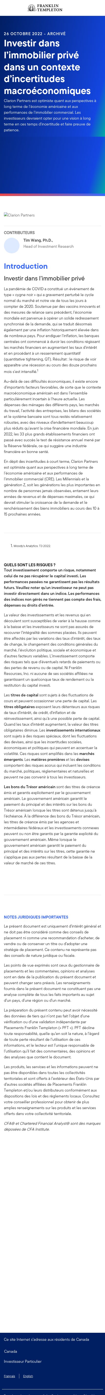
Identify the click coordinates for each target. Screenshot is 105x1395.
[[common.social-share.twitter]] (23, 876)
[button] (52, 1361)
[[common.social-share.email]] (31, 876)
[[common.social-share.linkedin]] (16, 876)
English (28, 1376)
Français (9, 1376)
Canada (10, 1351)
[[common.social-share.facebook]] (8, 876)
